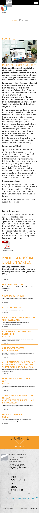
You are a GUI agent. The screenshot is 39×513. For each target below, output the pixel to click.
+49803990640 (19, 464)
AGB (22, 510)
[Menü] (36, 2)
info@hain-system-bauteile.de (19, 468)
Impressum (24, 508)
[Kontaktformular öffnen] (19, 443)
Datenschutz (32, 508)
